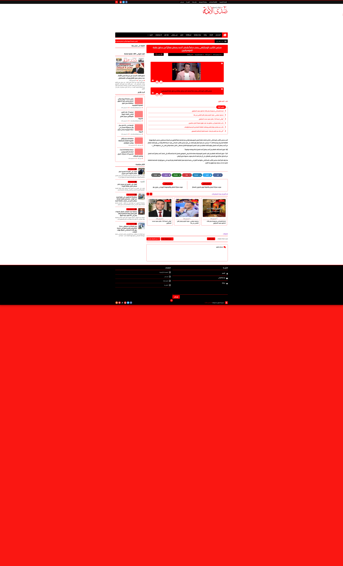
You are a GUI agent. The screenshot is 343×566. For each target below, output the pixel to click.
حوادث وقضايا (197, 35)
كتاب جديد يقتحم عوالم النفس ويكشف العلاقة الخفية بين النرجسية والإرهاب (203, 127)
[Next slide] (147, 194)
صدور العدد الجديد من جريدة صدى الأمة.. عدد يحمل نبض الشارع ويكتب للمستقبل (131, 76)
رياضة (205, 35)
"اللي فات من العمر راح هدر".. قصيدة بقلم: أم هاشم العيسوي (207, 131)
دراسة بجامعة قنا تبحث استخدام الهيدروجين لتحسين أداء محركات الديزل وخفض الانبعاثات (130, 152)
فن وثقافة (188, 35)
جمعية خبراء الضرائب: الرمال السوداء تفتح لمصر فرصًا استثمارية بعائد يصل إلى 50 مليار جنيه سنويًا (126, 213)
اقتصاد (211, 35)
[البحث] (116, 2)
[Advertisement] (147, 18)
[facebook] (126, 2)
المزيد (151, 35)
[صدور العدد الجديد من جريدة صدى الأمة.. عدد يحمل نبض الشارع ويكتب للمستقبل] (130, 65)
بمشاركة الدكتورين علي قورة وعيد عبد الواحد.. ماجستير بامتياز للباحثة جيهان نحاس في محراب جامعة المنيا (126, 199)
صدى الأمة (141, 80)
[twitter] (123, 2)
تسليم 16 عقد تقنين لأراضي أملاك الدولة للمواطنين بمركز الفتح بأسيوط (131, 115)
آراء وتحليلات (158, 35)
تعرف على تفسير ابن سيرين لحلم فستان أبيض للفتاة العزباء (127, 185)
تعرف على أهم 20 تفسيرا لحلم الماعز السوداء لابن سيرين (128, 172)
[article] (167, 185)
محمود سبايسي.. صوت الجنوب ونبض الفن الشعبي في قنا (208, 115)
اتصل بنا (188, 2)
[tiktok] (122, 302)
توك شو (166, 35)
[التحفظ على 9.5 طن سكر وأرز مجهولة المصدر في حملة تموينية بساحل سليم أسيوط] (139, 127)
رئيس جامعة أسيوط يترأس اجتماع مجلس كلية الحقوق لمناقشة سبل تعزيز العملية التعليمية (146, 41)
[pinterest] (119, 302)
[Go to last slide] (151, 194)
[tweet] (157, 82)
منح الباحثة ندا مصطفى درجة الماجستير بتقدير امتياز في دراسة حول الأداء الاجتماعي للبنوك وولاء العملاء (127, 229)
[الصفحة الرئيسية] (225, 34)
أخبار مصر (218, 35)
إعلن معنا (194, 2)
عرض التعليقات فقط (166, 239)
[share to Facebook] (161, 82)
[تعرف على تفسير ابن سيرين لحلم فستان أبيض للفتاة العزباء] (141, 184)
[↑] (171, 300)
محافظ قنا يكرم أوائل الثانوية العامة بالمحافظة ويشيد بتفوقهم (125, 140)
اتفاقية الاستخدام (213, 2)
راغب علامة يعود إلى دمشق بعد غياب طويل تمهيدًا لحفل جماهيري (206, 123)
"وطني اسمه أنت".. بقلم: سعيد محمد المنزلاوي (211, 119)
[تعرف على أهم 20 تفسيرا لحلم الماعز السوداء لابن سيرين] (141, 171)
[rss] (116, 302)
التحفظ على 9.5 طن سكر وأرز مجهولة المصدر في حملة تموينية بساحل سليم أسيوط (130, 128)
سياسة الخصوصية (203, 2)
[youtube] (120, 2)
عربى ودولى (174, 35)
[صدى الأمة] (215, 10)
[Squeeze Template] (226, 302)
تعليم (181, 35)
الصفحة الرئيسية (223, 2)
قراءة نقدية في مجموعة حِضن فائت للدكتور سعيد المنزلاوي (207, 111)
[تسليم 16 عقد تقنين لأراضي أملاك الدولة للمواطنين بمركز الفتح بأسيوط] (139, 114)
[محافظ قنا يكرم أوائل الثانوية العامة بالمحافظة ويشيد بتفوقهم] (139, 140)
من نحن (182, 2)
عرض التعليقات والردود (153, 239)
